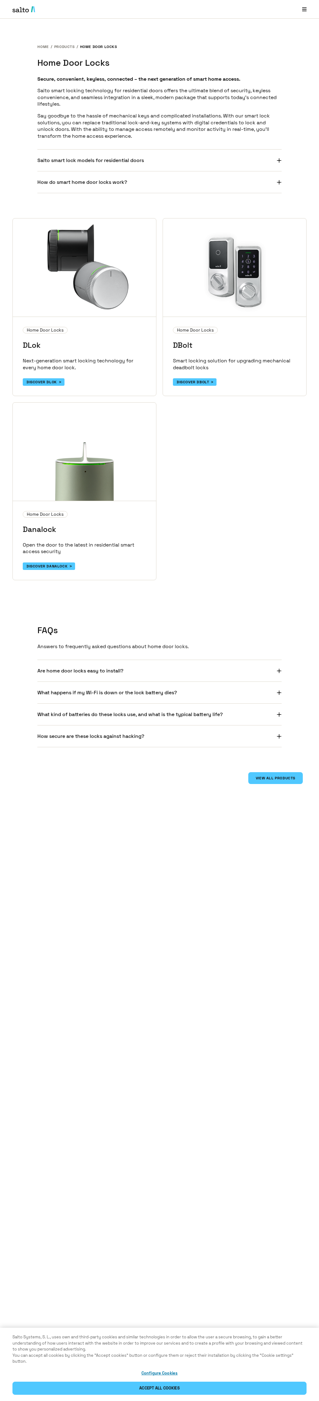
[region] (159, 1364)
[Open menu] (304, 9)
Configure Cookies (159, 1373)
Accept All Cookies (159, 1388)
